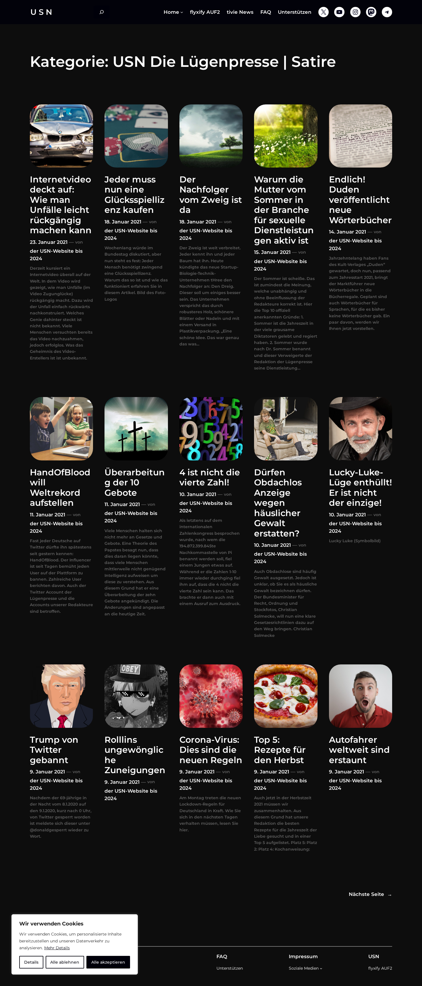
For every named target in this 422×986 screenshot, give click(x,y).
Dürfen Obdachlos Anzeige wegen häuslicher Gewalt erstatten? (278, 502)
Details (31, 962)
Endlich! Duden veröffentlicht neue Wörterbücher (360, 199)
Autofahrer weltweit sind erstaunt (359, 750)
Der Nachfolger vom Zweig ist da (210, 194)
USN (373, 956)
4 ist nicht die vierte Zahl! (209, 477)
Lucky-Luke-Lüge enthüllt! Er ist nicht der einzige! (360, 487)
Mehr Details (57, 947)
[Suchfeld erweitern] (102, 12)
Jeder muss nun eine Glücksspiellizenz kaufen (134, 194)
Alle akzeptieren (108, 962)
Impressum (303, 956)
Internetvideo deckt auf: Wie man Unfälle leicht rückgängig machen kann (61, 205)
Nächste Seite (370, 894)
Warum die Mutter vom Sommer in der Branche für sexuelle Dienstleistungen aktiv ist (284, 210)
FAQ (221, 956)
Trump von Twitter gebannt (54, 750)
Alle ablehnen (64, 962)
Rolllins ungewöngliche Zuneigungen (134, 755)
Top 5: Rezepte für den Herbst (280, 750)
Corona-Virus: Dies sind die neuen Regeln (210, 750)
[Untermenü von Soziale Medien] (321, 968)
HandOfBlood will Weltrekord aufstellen (60, 487)
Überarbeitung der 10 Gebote (134, 482)
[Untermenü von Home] (181, 12)
